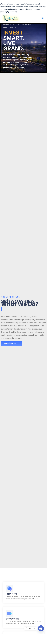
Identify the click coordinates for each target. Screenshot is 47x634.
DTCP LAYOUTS (12, 619)
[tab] (41, 62)
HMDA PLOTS (11, 594)
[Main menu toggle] (42, 18)
